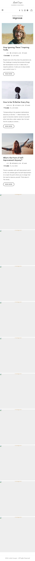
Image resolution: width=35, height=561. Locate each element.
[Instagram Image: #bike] (17, 534)
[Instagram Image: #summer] (17, 498)
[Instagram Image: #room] (17, 319)
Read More (8, 74)
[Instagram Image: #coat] (17, 427)
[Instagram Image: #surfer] (17, 391)
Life (8, 53)
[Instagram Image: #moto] (17, 355)
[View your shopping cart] (31, 10)
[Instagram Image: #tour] (17, 463)
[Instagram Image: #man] (17, 211)
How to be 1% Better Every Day (16, 102)
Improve (9, 105)
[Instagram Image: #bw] (17, 247)
